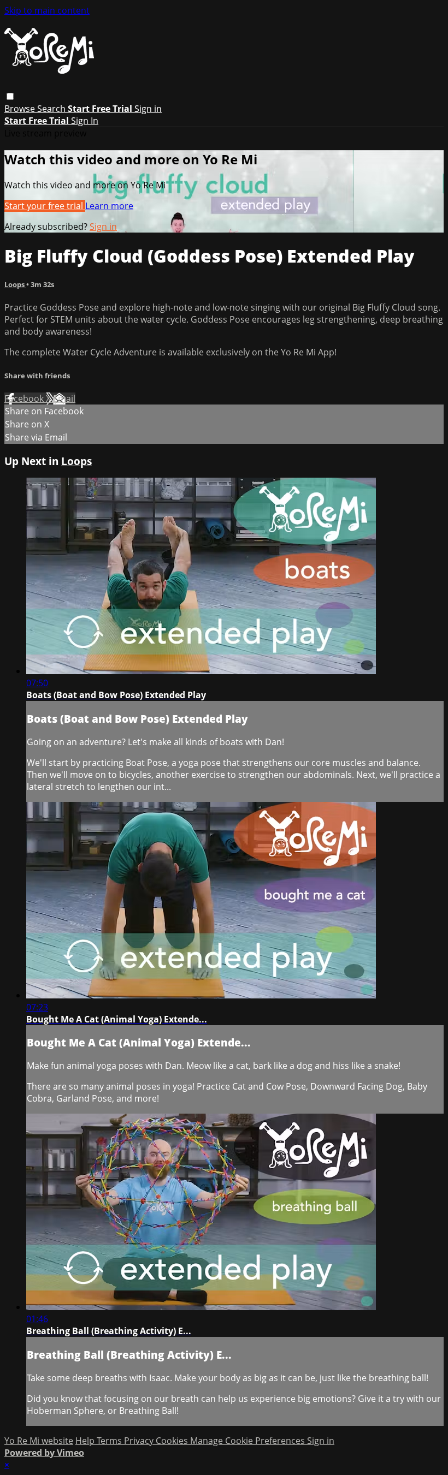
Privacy (140, 1441)
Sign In (84, 121)
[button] (10, 96)
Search (52, 109)
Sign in (148, 109)
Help (86, 1441)
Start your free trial (44, 206)
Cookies (173, 1441)
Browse (20, 109)
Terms (110, 1441)
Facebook (25, 398)
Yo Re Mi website (38, 1441)
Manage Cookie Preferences (248, 1441)
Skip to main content (47, 10)
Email (64, 398)
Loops (15, 284)
